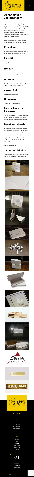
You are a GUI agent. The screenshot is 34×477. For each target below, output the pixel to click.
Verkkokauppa (17, 447)
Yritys (17, 441)
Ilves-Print (19, 474)
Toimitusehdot (17, 464)
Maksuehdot (17, 466)
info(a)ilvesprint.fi (17, 420)
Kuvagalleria (17, 443)
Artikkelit (17, 450)
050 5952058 (17, 418)
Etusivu (17, 439)
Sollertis (25, 474)
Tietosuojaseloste (17, 467)
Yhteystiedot (17, 445)
